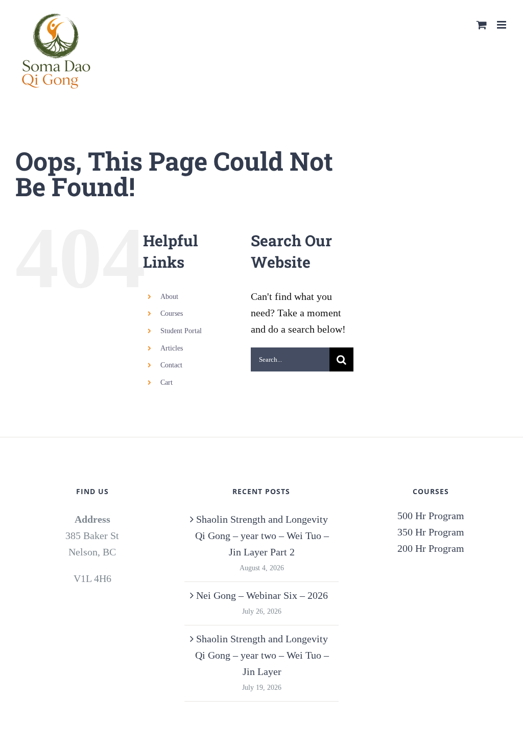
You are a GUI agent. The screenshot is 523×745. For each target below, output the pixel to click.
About (169, 296)
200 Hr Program (430, 548)
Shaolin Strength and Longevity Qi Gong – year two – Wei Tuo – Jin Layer (262, 655)
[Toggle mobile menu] (502, 24)
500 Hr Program (430, 515)
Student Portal (181, 331)
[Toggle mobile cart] (482, 24)
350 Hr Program (430, 532)
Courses (171, 313)
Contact (171, 365)
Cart (166, 382)
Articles (171, 348)
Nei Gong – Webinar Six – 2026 (262, 595)
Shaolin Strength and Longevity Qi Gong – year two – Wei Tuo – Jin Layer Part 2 (262, 535)
